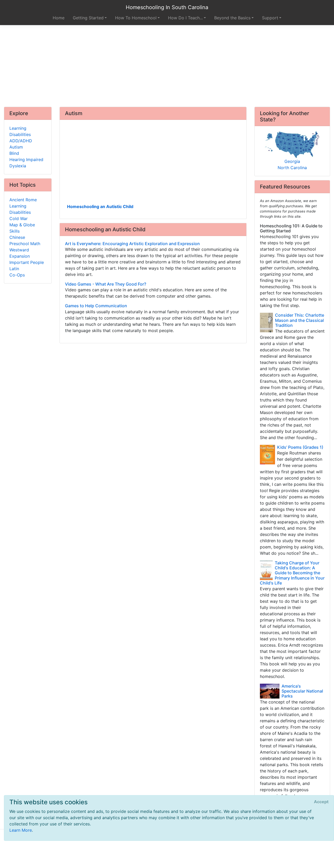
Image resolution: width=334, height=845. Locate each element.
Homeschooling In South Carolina (167, 7)
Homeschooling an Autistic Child (100, 206)
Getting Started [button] (88, 17)
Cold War (18, 218)
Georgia (292, 161)
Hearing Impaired (26, 159)
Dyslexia (17, 165)
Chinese (17, 237)
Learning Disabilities (20, 131)
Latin (14, 268)
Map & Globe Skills (22, 228)
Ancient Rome (23, 199)
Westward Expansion (19, 253)
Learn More (20, 830)
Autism (16, 147)
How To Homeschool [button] (136, 17)
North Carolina (292, 167)
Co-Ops (17, 274)
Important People (26, 262)
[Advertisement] (167, 66)
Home (58, 17)
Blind (14, 153)
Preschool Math (24, 243)
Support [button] (270, 17)
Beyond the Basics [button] (232, 17)
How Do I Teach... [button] (185, 17)
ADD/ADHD (20, 140)
